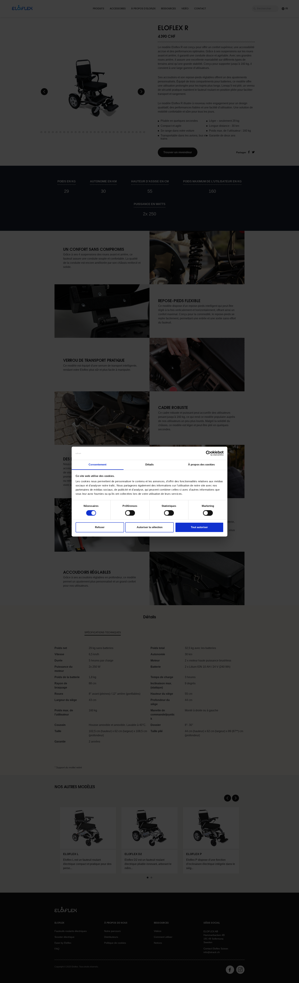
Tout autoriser (199, 527)
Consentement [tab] (97, 464)
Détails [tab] (149, 464)
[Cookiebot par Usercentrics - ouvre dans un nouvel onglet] (208, 453)
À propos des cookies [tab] (201, 464)
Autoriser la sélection (149, 527)
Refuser (100, 527)
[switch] (130, 513)
